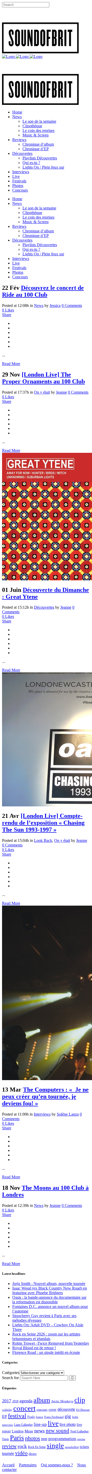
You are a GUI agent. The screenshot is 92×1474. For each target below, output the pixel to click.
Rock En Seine (37, 1447)
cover (52, 1409)
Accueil (8, 1465)
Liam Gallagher (23, 1425)
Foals (31, 1417)
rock (22, 1446)
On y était (42, 392)
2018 (15, 1401)
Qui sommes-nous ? (57, 1465)
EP (4, 1416)
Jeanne (61, 392)
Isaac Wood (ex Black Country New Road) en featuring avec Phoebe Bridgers (49, 1290)
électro (33, 1454)
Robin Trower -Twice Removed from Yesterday (50, 1343)
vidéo (21, 1453)
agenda (25, 1400)
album (41, 1400)
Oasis (5, 1439)
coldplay (7, 1409)
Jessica (55, 305)
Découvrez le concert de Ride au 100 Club (43, 291)
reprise (81, 1439)
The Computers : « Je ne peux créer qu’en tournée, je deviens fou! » (45, 1096)
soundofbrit (72, 1446)
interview (7, 1424)
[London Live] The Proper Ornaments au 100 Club (43, 378)
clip (79, 1400)
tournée (8, 1453)
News (38, 305)
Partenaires (28, 1465)
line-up (40, 1424)
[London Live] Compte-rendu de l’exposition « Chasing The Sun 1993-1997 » (43, 823)
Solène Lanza (68, 1114)
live (53, 1423)
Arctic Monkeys (62, 1401)
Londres (18, 1431)
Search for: (11, 1378)
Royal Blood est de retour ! (34, 1348)
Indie (75, 1416)
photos (32, 1438)
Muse (29, 1431)
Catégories (10, 1372)
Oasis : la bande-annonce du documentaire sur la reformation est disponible (49, 1299)
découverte (66, 1409)
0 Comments (72, 305)
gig (68, 1416)
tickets (84, 1447)
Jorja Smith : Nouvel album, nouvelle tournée (48, 1283)
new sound (57, 1431)
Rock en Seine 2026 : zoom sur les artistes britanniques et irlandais (46, 1336)
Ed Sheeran (83, 1409)
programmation (62, 1438)
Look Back (43, 840)
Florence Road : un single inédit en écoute (46, 1352)
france (39, 1416)
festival (17, 1416)
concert (24, 1408)
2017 (6, 1400)
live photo (68, 1424)
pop (44, 1438)
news (39, 1430)
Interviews (42, 1114)
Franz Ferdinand (54, 1416)
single (55, 1446)
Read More (11, 363)
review (9, 1446)
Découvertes (44, 607)
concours (42, 1409)
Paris (17, 1438)
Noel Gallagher (79, 1431)
